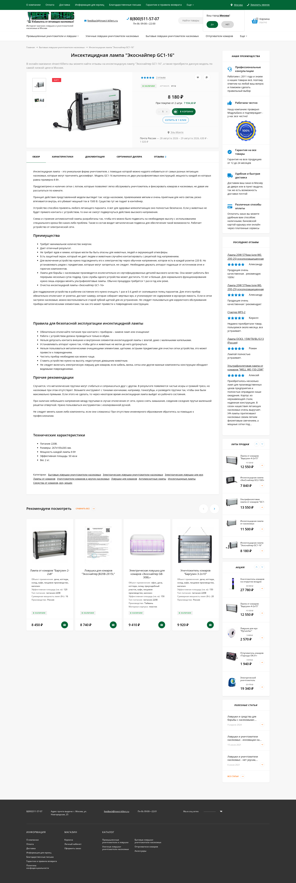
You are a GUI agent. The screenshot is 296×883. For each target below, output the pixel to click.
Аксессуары (140, 850)
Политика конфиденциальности (37, 866)
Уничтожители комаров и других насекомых (83, 478)
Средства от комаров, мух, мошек (52, 482)
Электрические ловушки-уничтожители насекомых (133, 474)
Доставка (64, 4)
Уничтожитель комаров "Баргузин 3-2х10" (196, 572)
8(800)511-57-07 (144, 18)
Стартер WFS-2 (236, 312)
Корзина (68, 839)
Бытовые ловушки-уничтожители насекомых (62, 47)
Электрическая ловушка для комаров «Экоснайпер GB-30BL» (147, 574)
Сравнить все (83, 508)
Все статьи (233, 776)
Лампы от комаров (44, 478)
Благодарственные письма (125, 4)
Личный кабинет (73, 844)
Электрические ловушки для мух (184, 474)
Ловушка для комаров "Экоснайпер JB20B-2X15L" (98, 572)
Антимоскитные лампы (152, 478)
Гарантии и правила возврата (164, 4)
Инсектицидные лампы (182, 478)
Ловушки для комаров (124, 478)
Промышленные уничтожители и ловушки (115, 841)
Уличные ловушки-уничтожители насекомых (115, 848)
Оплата (50, 4)
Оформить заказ (72, 848)
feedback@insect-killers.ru (102, 20)
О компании (33, 4)
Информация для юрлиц (89, 4)
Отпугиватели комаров (146, 846)
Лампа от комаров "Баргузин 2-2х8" (49, 572)
